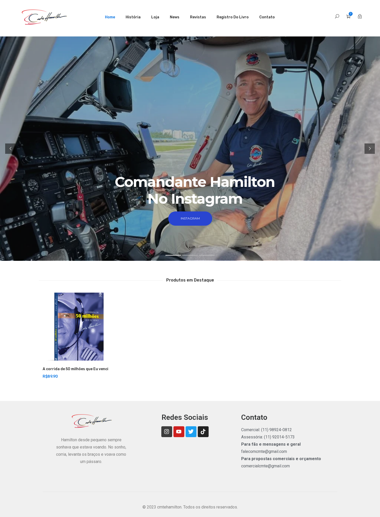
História (133, 17)
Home (110, 17)
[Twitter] (191, 431)
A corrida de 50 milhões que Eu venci (75, 369)
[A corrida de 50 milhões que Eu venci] (77, 327)
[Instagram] (166, 431)
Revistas (198, 17)
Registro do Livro (233, 17)
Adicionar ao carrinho (66, 358)
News (174, 17)
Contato (267, 17)
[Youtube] (178, 431)
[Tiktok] (203, 431)
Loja (155, 17)
